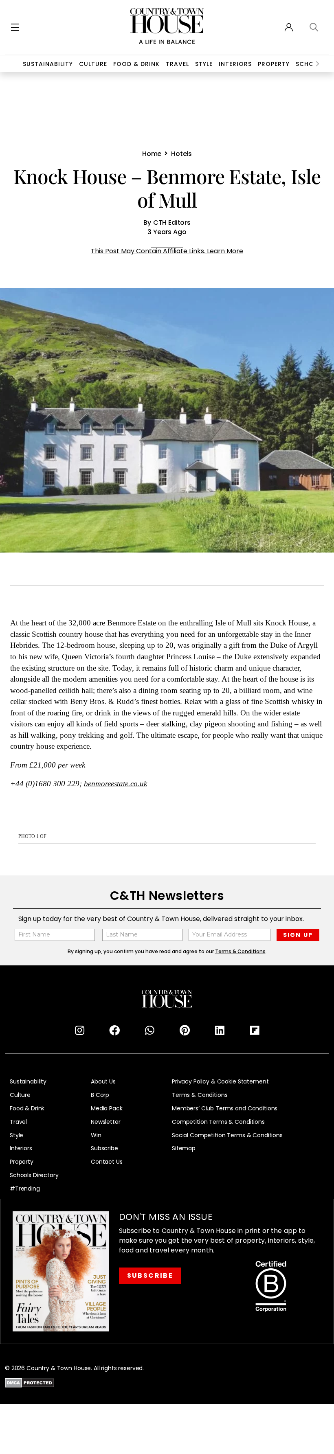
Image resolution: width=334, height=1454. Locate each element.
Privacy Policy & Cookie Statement (220, 1081)
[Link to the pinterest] (184, 1030)
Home (151, 153)
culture (93, 64)
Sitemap (184, 1148)
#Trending (25, 1188)
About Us (103, 1081)
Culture (20, 1095)
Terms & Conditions (199, 1095)
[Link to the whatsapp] (149, 1030)
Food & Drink (136, 64)
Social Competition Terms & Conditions (227, 1135)
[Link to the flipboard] (254, 1030)
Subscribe (104, 1148)
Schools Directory (34, 1175)
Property (274, 64)
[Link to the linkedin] (219, 1030)
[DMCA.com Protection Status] (29, 1382)
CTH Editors (172, 222)
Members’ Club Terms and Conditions (224, 1108)
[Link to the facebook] (114, 1030)
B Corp (100, 1095)
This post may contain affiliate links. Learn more (167, 251)
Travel (177, 64)
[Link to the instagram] (79, 1030)
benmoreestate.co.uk (115, 784)
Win (96, 1135)
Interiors (235, 64)
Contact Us (107, 1161)
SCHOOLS (311, 64)
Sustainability (48, 64)
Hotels (181, 153)
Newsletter (106, 1121)
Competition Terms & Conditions (218, 1121)
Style (204, 64)
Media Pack (107, 1108)
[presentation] (317, 64)
